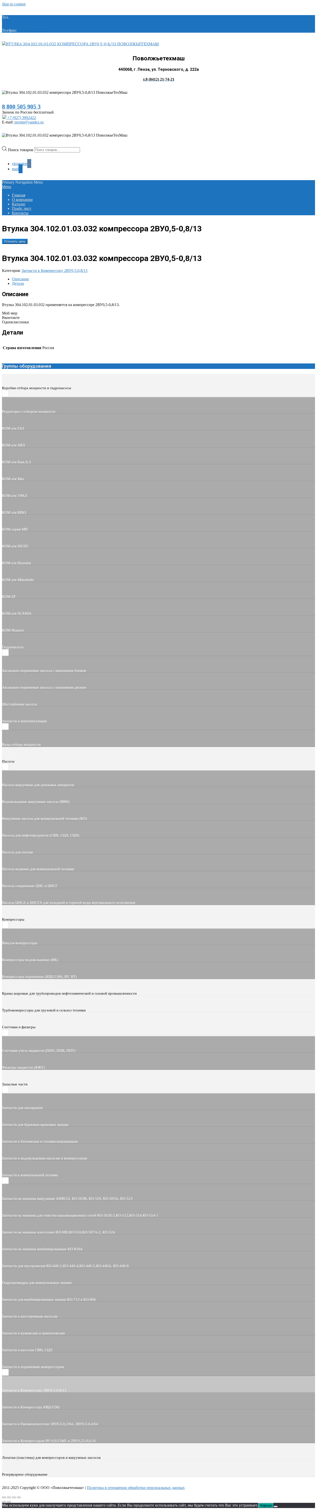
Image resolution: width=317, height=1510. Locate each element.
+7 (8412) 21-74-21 (25, 17)
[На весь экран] (9, 1497)
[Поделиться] (14, 1497)
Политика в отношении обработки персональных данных (136, 1488)
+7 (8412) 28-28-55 (33, 30)
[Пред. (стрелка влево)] (4, 1502)
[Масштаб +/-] (4, 1497)
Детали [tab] (18, 283)
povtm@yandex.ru (29, 122)
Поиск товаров (21, 149)
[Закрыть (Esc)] (19, 1497)
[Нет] (276, 1506)
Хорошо (266, 1505)
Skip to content (14, 4)
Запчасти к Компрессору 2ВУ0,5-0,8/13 (54, 270)
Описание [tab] (20, 279)
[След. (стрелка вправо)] (9, 1502)
